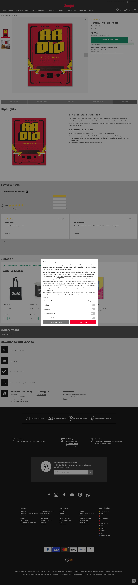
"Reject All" (60, 276)
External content (49, 318)
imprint (45, 297)
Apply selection (56, 322)
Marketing (47, 309)
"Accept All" (62, 283)
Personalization (48, 313)
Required (46, 301)
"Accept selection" (48, 290)
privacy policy (85, 295)
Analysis (46, 305)
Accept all (83, 322)
